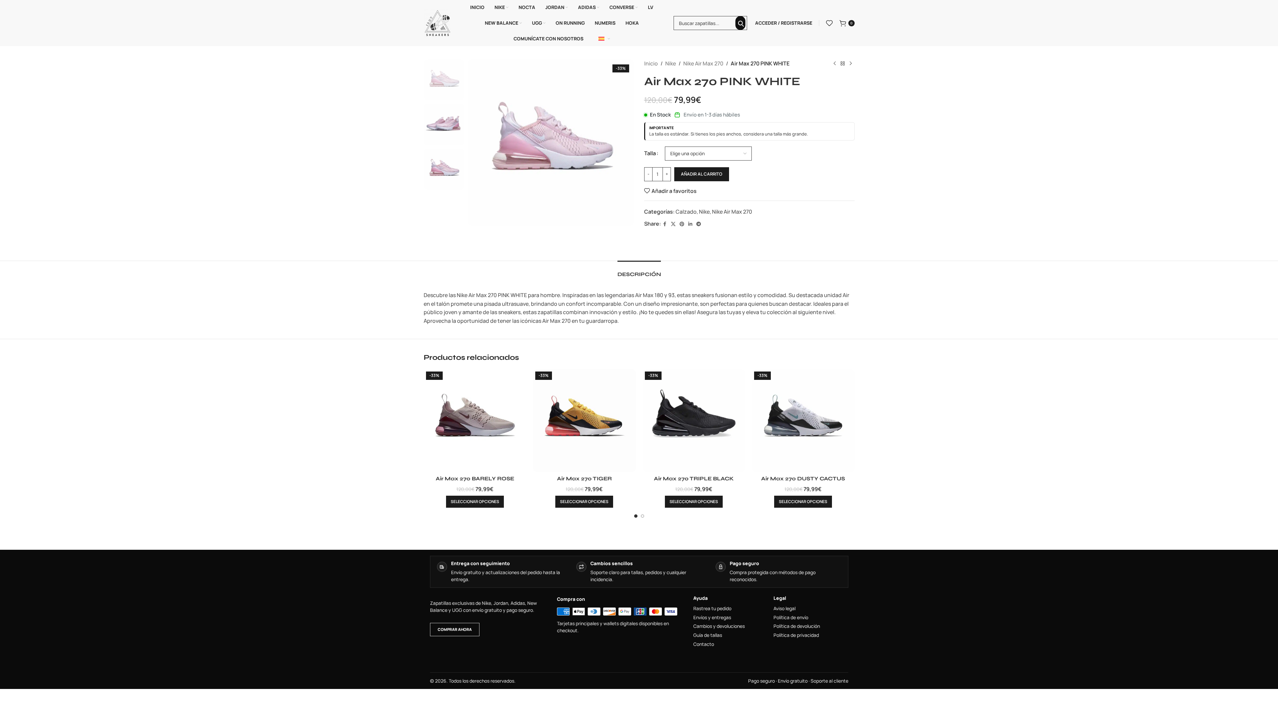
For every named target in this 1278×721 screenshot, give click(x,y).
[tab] (639, 271)
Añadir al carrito (701, 174)
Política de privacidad (796, 635)
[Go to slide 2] (642, 516)
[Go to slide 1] (635, 516)
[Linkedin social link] (690, 224)
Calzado (686, 211)
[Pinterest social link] (682, 224)
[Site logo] (438, 22)
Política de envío (790, 618)
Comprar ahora (455, 629)
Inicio (651, 63)
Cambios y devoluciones (719, 626)
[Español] (604, 39)
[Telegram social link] (698, 224)
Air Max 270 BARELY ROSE (475, 478)
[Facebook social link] (665, 224)
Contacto (703, 644)
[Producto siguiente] (851, 64)
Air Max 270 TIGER (584, 478)
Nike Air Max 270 (703, 63)
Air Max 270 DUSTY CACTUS (803, 478)
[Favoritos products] (829, 23)
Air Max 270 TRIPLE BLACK (694, 478)
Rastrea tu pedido (712, 609)
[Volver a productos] (843, 64)
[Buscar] (740, 23)
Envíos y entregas (712, 618)
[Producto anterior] (835, 64)
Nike (670, 63)
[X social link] (673, 224)
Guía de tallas (707, 635)
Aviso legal (784, 609)
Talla (650, 153)
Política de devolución (796, 626)
